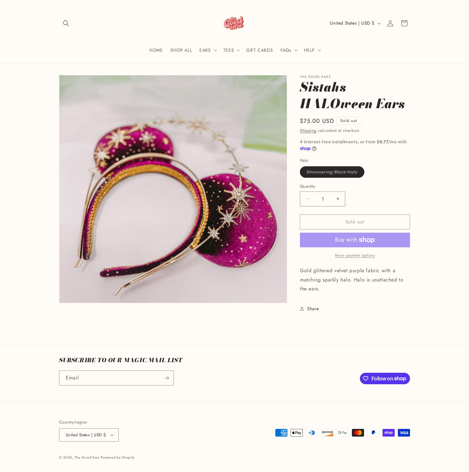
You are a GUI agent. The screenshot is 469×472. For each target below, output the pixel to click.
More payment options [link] (355, 255)
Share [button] (313, 308)
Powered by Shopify (118, 457)
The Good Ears (87, 457)
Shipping (308, 130)
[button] (66, 23)
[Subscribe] (167, 378)
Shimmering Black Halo (335, 173)
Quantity (307, 186)
